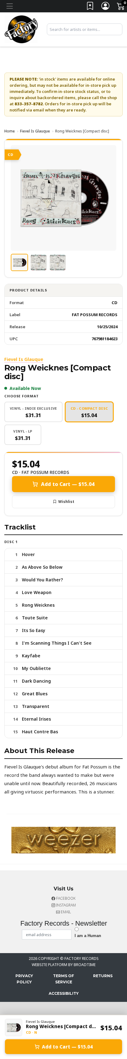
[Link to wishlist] (90, 7)
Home (9, 131)
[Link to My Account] (105, 7)
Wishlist (66, 501)
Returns (103, 975)
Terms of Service (63, 978)
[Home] (21, 28)
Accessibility (64, 993)
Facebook (65, 898)
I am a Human (88, 935)
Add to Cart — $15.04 (67, 484)
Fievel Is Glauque (35, 131)
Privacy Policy (24, 978)
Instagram (65, 905)
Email (65, 912)
